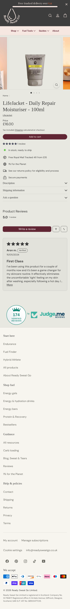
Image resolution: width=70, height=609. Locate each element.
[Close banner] (66, 4)
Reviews (8, 466)
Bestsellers (9, 424)
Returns (8, 507)
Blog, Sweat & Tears (15, 458)
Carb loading (11, 450)
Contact (8, 492)
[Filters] (56, 229)
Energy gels (10, 393)
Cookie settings (12, 550)
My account (10, 540)
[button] (10, 143)
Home (5, 96)
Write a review (27, 229)
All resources (11, 442)
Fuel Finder (10, 352)
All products (10, 367)
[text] (35, 3)
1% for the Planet (13, 474)
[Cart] (65, 15)
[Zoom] (56, 85)
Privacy (7, 515)
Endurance (9, 344)
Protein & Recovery (15, 416)
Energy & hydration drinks (18, 401)
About (55, 30)
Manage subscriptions (34, 540)
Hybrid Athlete (12, 359)
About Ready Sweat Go (17, 375)
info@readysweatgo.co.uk (41, 550)
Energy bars (10, 409)
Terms (7, 523)
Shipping (19, 130)
